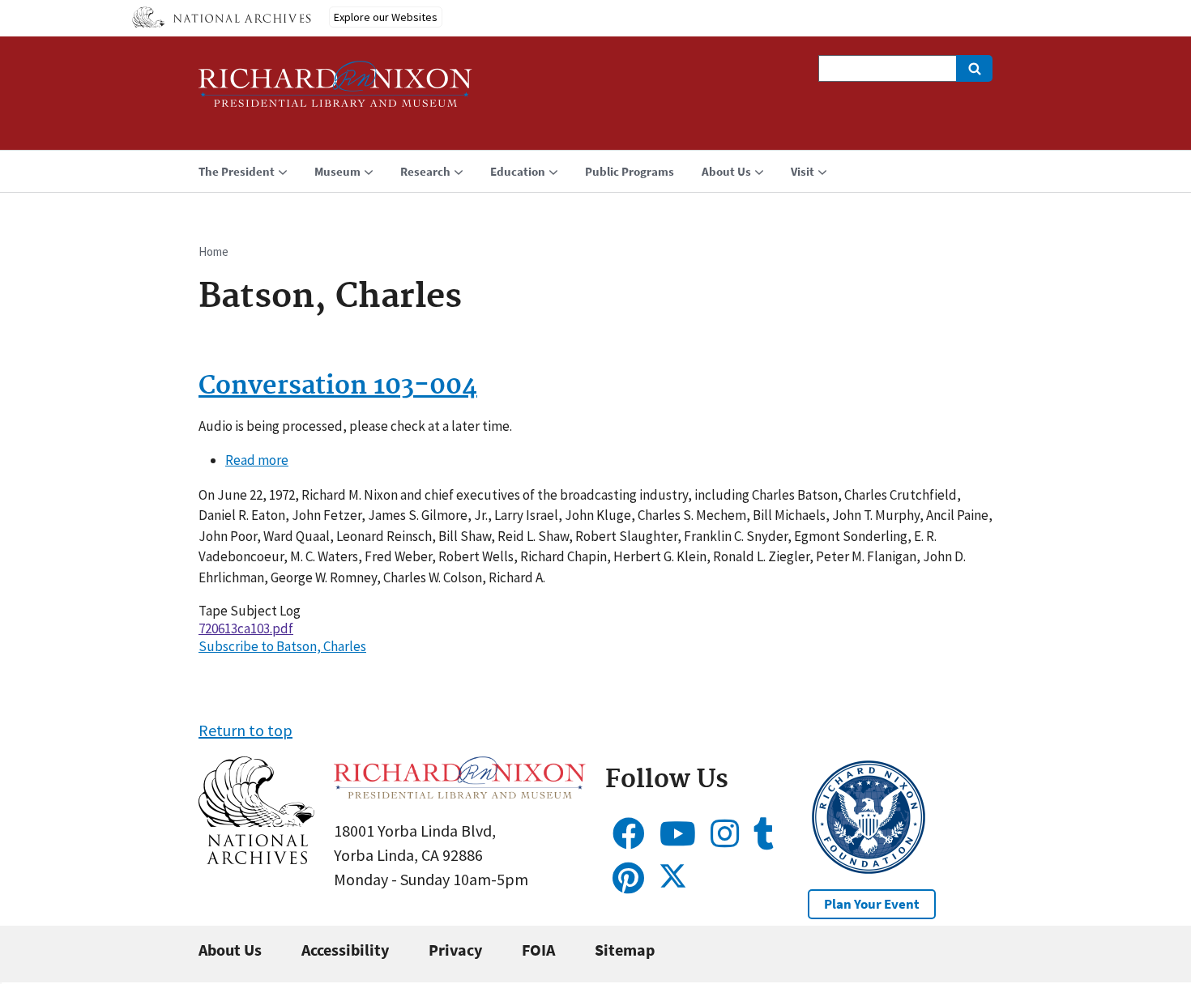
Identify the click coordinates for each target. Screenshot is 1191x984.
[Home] (335, 91)
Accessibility (345, 949)
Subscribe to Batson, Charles (282, 646)
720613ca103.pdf (245, 628)
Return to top (245, 730)
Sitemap (625, 949)
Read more (256, 460)
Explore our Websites (386, 17)
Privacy (455, 949)
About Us (230, 949)
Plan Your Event (872, 904)
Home (213, 251)
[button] (256, 858)
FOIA (538, 949)
